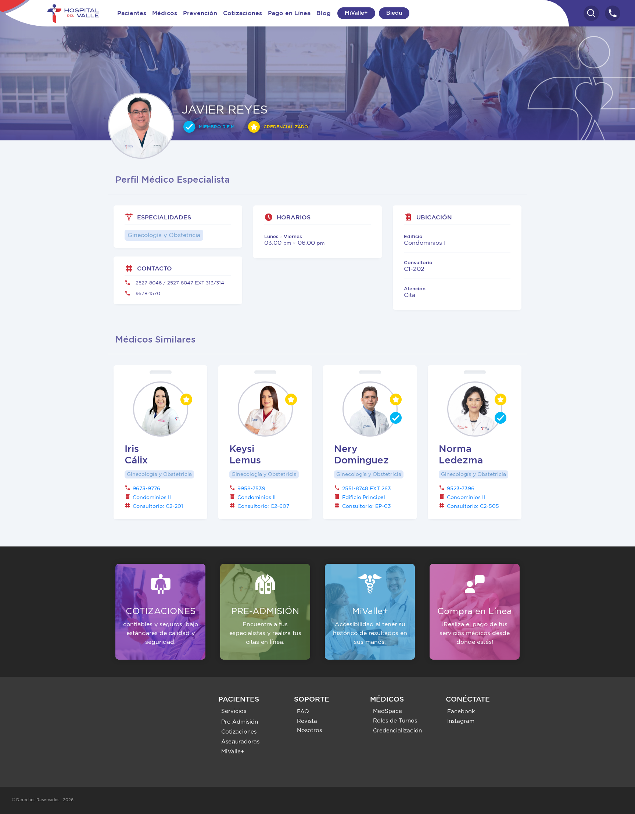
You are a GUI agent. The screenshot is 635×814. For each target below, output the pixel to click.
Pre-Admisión (239, 722)
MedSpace (387, 711)
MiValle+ (356, 13)
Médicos (164, 13)
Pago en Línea (289, 13)
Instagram (460, 721)
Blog (323, 13)
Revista (307, 721)
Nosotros (309, 730)
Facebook (461, 711)
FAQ (303, 711)
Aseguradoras (240, 742)
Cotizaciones (242, 13)
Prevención (200, 13)
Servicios (233, 711)
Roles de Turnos (395, 721)
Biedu (394, 13)
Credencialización (397, 731)
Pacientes (131, 13)
